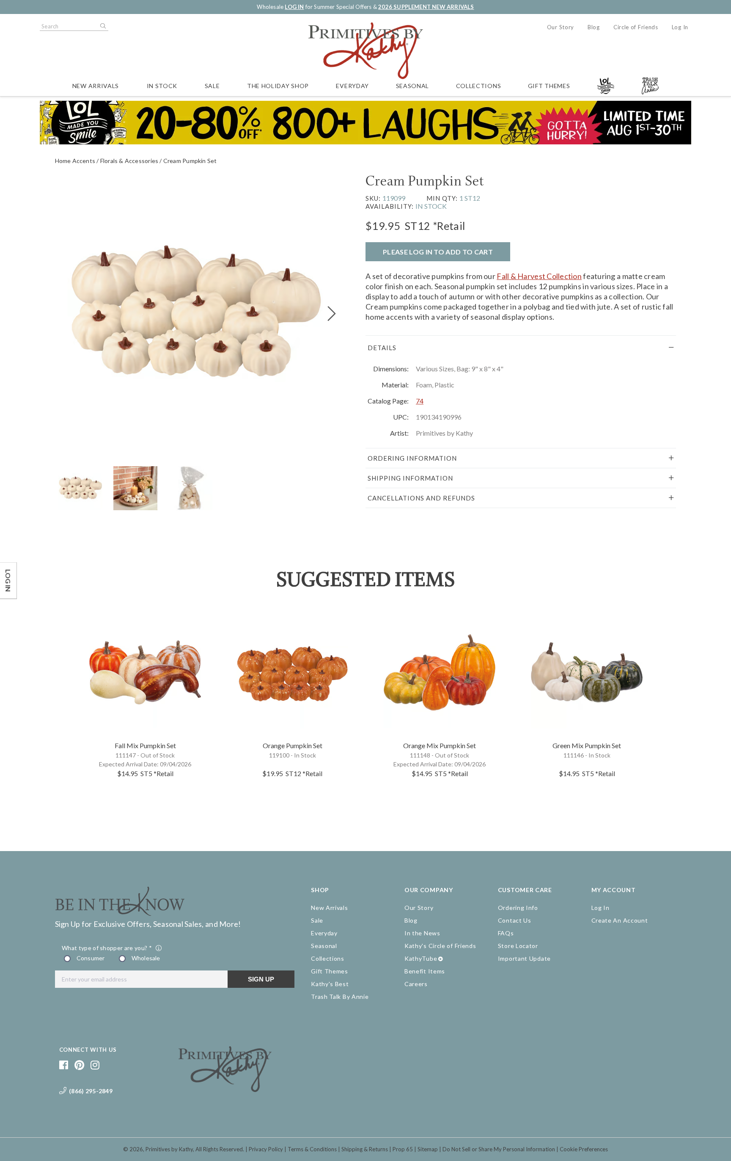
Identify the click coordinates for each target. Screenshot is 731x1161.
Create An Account (619, 920)
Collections (478, 85)
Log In (680, 27)
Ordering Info (518, 907)
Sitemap (428, 1149)
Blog (594, 27)
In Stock (162, 85)
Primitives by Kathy (169, 1149)
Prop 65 (403, 1149)
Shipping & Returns (364, 1149)
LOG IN (294, 6)
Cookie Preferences (584, 1149)
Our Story (560, 27)
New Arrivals (95, 85)
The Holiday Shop (278, 85)
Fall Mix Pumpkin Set (145, 745)
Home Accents (75, 160)
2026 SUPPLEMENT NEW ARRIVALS (426, 6)
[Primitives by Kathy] (225, 1089)
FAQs (506, 933)
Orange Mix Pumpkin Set (439, 745)
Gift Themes (549, 85)
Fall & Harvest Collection (539, 276)
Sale (212, 85)
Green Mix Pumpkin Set (586, 745)
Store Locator (518, 945)
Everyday (352, 85)
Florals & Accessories (129, 160)
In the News (422, 933)
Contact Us (514, 920)
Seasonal (412, 85)
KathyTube (420, 958)
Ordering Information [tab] (412, 458)
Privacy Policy (266, 1149)
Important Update (524, 958)
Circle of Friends (635, 27)
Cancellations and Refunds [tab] (421, 498)
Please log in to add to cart (438, 252)
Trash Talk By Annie (339, 996)
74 (419, 401)
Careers (416, 983)
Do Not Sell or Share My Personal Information (498, 1149)
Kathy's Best (330, 983)
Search (102, 26)
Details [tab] (382, 347)
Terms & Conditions (312, 1149)
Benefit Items (424, 971)
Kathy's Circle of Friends (440, 945)
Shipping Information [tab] (410, 478)
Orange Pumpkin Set (292, 745)
